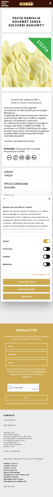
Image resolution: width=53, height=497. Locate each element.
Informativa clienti (14, 479)
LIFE (13, 486)
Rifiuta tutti (26, 296)
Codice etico (10, 468)
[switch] (46, 257)
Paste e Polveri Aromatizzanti (26, 102)
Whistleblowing (12, 472)
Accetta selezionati (26, 289)
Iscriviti (26, 398)
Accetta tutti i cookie (26, 282)
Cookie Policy (11, 466)
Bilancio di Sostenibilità (16, 475)
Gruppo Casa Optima (5, 4)
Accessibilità (10, 470)
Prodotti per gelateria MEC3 (25, 99)
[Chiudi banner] (49, 199)
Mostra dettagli (38, 274)
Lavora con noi (11, 477)
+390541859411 (10, 420)
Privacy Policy (11, 463)
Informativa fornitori (15, 481)
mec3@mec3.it (10, 425)
